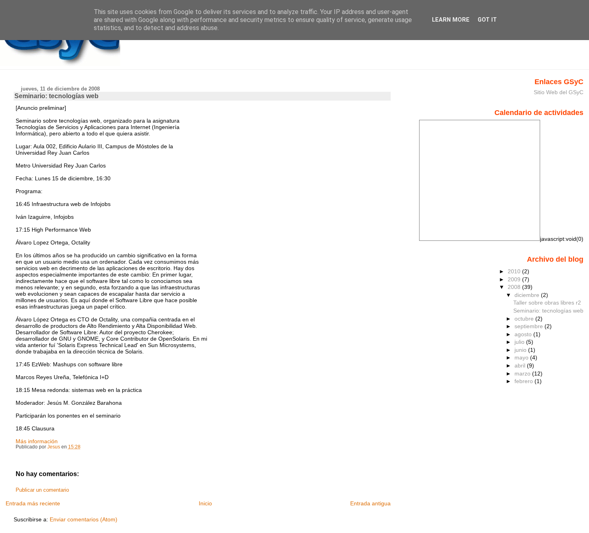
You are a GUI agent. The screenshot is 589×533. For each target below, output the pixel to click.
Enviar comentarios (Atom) (83, 519)
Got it (487, 19)
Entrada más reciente (33, 503)
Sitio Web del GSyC (558, 92)
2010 (515, 271)
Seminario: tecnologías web (548, 310)
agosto (523, 334)
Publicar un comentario (42, 490)
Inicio (205, 503)
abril (520, 365)
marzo (523, 373)
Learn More (451, 19)
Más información (37, 441)
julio (520, 342)
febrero (524, 381)
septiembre (529, 326)
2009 (515, 279)
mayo (522, 357)
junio (521, 350)
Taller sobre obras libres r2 (547, 302)
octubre (524, 318)
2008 (515, 287)
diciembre (527, 295)
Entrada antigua (370, 503)
